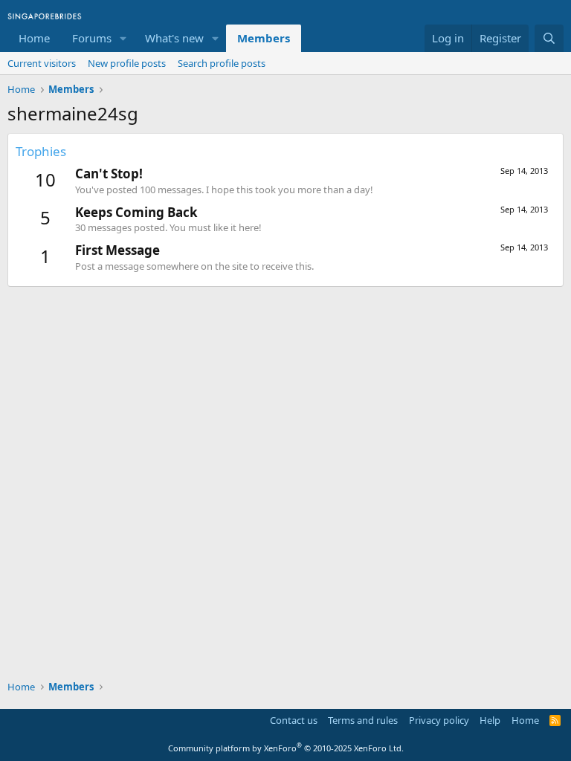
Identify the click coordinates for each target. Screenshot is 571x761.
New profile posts (127, 63)
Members (263, 37)
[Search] (549, 38)
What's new (174, 37)
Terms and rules (363, 720)
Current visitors (41, 63)
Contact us (293, 720)
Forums (92, 37)
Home (34, 37)
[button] (123, 38)
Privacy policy (439, 720)
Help (490, 720)
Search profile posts (221, 63)
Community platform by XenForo (286, 748)
